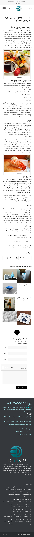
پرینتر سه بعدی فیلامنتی (26, 514)
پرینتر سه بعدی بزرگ (27, 511)
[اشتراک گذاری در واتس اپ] (23, 258)
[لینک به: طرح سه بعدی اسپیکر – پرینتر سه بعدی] (24, 276)
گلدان (8, 524)
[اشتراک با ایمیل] (4, 258)
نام (5, 347)
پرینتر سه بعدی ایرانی (16, 509)
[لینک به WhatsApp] (9, 535)
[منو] (5, 8)
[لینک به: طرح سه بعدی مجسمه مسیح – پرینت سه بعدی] (10, 304)
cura (30, 487)
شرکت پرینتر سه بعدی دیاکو (20, 231)
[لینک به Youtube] (4, 535)
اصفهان (29, 489)
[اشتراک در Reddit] (7, 258)
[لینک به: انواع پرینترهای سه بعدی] (10, 316)
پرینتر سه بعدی (23, 247)
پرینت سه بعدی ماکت (8, 521)
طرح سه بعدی (8, 497)
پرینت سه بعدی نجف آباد (26, 524)
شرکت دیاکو (23, 497)
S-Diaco (25, 487)
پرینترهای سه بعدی (17, 516)
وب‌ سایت (4, 360)
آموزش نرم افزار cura (10, 487)
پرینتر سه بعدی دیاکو (17, 511)
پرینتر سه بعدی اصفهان (14, 247)
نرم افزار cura (28, 506)
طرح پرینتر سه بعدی (17, 499)
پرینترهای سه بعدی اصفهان (25, 519)
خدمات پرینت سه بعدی (26, 494)
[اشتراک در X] (26, 258)
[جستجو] (9, 8)
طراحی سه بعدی (16, 497)
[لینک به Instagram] (11, 535)
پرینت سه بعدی (23, 245)
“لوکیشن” (29, 414)
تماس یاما (10, 235)
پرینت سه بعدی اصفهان (14, 245)
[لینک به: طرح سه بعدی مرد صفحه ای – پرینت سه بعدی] (10, 274)
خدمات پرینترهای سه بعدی (12, 492)
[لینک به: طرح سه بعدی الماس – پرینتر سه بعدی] (10, 288)
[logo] (19, 8)
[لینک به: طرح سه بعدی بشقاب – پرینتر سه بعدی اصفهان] (24, 318)
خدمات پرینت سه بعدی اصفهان (14, 494)
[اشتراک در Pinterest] (20, 258)
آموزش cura (18, 487)
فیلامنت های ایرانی (12, 504)
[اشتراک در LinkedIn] (17, 258)
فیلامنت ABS (13, 502)
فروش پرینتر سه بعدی (26, 502)
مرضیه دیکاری (13, 241)
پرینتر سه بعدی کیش (27, 516)
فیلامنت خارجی (20, 504)
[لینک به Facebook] (6, 535)
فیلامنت (19, 502)
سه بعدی (29, 497)
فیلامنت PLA (6, 502)
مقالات (30, 23)
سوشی (25, 249)
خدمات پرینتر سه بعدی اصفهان (25, 492)
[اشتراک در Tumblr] (13, 258)
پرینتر (19, 506)
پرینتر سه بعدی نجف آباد (15, 514)
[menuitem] (23, 1)
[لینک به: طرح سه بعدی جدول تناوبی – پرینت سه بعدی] (24, 290)
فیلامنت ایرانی (28, 504)
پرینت (22, 506)
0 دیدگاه (22, 241)
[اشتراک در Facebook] (29, 258)
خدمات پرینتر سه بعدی (9, 489)
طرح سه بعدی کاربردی (26, 499)
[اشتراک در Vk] (10, 258)
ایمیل (4, 353)
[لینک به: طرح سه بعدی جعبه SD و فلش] (24, 304)
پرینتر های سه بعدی (8, 516)
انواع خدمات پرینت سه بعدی (20, 489)
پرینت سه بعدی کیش (15, 524)
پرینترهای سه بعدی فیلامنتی (13, 519)
